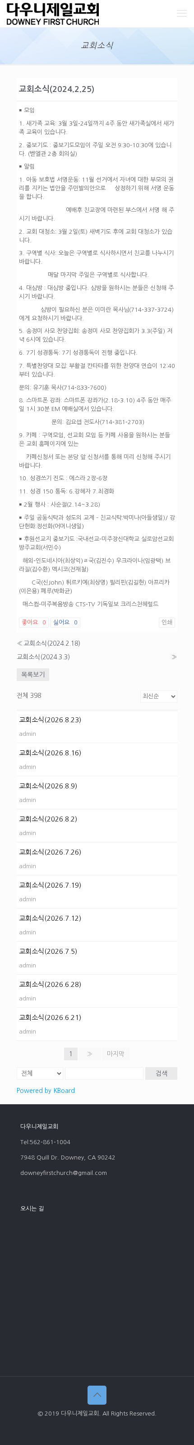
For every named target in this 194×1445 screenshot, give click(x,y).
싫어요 (65, 622)
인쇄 (167, 622)
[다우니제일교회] (53, 13)
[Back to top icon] (97, 1395)
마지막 (116, 1054)
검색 (161, 1073)
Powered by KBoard (46, 1090)
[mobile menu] (181, 13)
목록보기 (33, 675)
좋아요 (34, 622)
